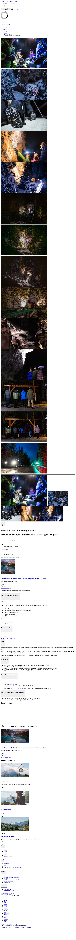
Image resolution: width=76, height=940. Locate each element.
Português (6, 916)
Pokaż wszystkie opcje (6, 588)
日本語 (5, 914)
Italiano (5, 912)
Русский (6, 919)
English (5, 900)
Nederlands (6, 913)
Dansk (5, 904)
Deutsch (5, 905)
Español (5, 908)
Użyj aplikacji (4, 29)
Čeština (5, 902)
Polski (5, 917)
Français (5, 909)
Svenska (5, 920)
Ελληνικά (6, 906)
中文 (5, 921)
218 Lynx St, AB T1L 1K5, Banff (9, 638)
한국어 (5, 910)
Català (5, 901)
